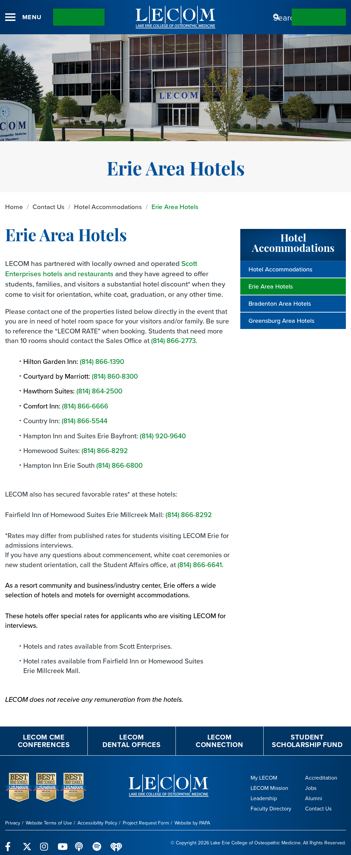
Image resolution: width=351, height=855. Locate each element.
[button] (10, 17)
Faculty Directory (271, 809)
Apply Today (319, 17)
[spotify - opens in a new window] (97, 843)
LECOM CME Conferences (44, 741)
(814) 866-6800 (119, 465)
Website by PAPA (192, 823)
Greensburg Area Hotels (281, 320)
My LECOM (264, 778)
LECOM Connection (219, 741)
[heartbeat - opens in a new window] (116, 843)
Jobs (310, 788)
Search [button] (276, 17)
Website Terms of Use (49, 823)
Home (14, 207)
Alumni (313, 798)
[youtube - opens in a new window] (62, 843)
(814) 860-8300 (115, 376)
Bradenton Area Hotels (280, 303)
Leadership (264, 798)
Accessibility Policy (97, 823)
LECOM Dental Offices (131, 741)
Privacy (12, 823)
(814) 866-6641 (200, 565)
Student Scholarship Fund (307, 741)
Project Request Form (146, 823)
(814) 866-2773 (173, 340)
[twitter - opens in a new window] (27, 843)
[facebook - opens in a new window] (9, 843)
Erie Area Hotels (175, 207)
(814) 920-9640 (163, 436)
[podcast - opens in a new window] (79, 843)
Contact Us (78, 17)
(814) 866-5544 (84, 421)
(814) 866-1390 (102, 361)
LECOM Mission (269, 788)
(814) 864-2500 (99, 391)
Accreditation (321, 778)
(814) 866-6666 (85, 406)
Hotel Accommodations (108, 207)
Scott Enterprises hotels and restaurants (101, 268)
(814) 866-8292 (105, 450)
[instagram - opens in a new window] (44, 843)
